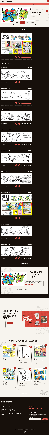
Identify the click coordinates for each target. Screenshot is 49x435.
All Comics (2, 414)
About (10, 406)
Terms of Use (11, 414)
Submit (45, 419)
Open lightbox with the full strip (16, 43)
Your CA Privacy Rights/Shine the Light (15, 413)
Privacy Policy (11, 409)
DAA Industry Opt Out (12, 410)
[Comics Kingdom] (6, 402)
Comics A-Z (2, 406)
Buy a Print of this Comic (26, 56)
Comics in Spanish (3, 411)
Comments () (4, 56)
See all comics (24, 393)
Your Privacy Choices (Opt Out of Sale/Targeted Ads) (17, 416)
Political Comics (3, 412)
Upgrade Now (29, 284)
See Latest (25, 29)
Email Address (32, 417)
